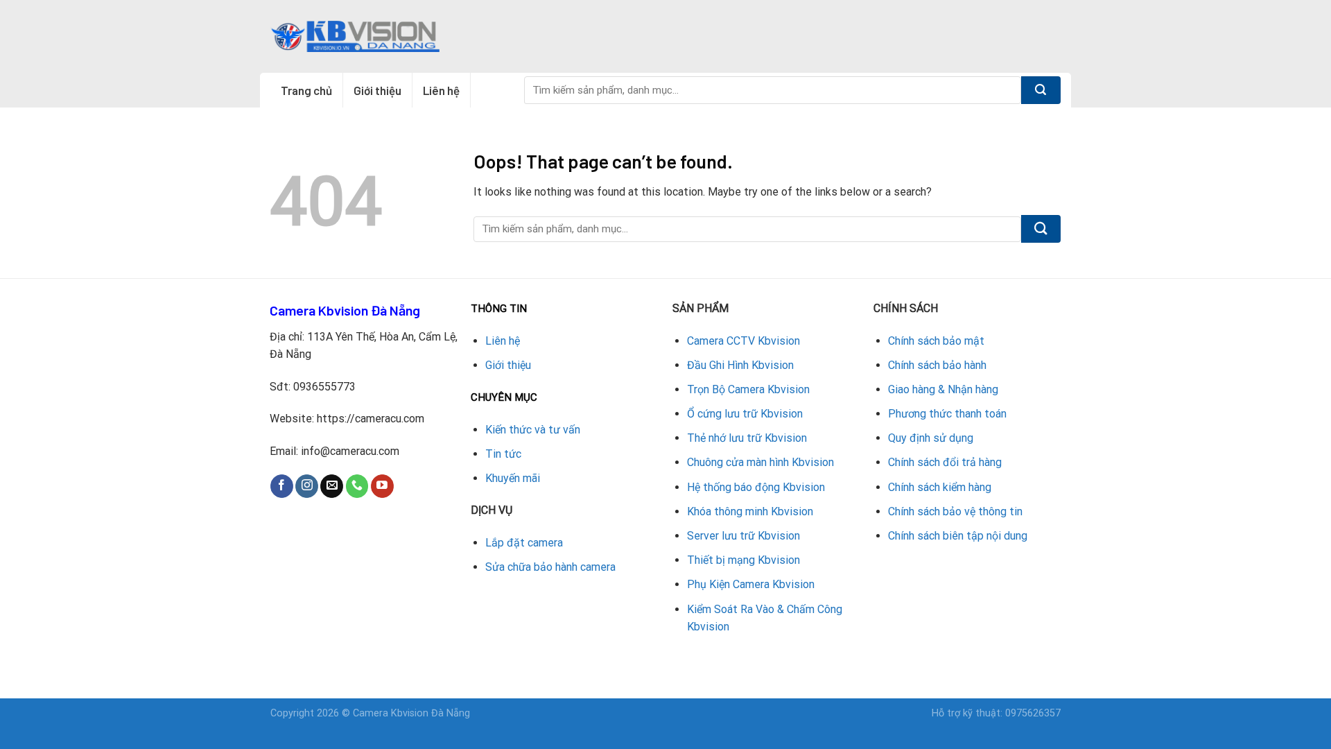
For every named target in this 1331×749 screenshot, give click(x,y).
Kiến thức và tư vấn (532, 429)
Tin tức (503, 453)
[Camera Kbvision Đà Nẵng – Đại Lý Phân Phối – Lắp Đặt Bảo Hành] (355, 36)
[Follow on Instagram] (306, 486)
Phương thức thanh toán (947, 413)
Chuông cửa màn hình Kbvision (760, 462)
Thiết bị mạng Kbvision (743, 560)
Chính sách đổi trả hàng (945, 462)
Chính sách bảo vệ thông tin (955, 511)
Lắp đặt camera (524, 542)
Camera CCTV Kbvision (743, 340)
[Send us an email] (331, 486)
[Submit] (1041, 90)
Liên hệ (441, 90)
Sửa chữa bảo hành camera (550, 567)
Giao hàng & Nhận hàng (943, 389)
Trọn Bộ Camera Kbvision (748, 389)
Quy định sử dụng (930, 438)
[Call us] (357, 486)
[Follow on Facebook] (281, 486)
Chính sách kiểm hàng (939, 487)
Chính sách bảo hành (937, 365)
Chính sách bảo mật (936, 340)
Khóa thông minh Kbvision (750, 511)
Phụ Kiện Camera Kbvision (751, 584)
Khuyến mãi (512, 478)
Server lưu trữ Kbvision (743, 535)
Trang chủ (306, 90)
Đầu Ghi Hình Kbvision (740, 365)
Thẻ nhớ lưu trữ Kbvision (747, 438)
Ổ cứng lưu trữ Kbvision (745, 413)
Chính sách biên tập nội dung (957, 535)
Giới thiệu (377, 90)
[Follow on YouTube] (382, 486)
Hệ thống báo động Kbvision (756, 487)
